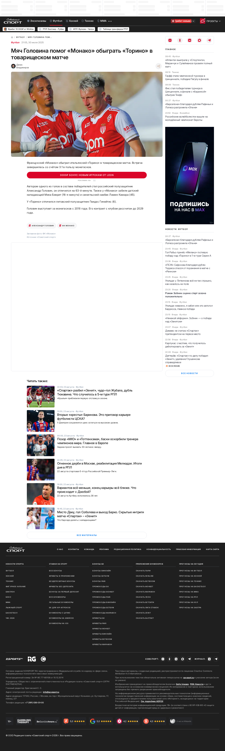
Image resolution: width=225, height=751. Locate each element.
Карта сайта (212, 549)
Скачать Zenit (143, 613)
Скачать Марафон (145, 592)
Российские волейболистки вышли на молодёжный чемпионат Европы (186, 118)
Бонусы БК (98, 564)
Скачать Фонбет (144, 586)
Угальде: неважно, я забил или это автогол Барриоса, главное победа (189, 307)
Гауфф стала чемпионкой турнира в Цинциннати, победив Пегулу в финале (187, 77)
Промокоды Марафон (104, 613)
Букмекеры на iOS (58, 623)
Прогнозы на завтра (190, 608)
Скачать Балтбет (145, 618)
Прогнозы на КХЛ (188, 602)
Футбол (15, 42)
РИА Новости (196, 684)
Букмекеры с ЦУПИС (59, 613)
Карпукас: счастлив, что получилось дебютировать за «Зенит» (185, 345)
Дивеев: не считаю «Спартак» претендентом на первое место (183, 332)
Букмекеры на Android (61, 618)
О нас (60, 549)
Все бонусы (55, 571)
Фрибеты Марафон (102, 644)
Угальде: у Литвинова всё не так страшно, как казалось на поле (188, 282)
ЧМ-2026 (10, 618)
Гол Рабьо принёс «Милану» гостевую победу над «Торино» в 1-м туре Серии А (188, 254)
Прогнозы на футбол (190, 571)
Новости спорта (15, 564)
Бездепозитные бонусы (62, 581)
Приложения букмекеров (149, 564)
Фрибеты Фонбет (101, 629)
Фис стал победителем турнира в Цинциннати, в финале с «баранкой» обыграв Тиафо (185, 91)
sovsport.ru (188, 677)
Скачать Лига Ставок (147, 608)
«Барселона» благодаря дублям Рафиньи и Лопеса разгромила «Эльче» (189, 106)
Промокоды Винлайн (104, 602)
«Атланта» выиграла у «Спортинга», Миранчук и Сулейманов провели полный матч (188, 63)
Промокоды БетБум (103, 608)
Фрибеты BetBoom (102, 639)
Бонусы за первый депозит (64, 592)
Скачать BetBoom (145, 581)
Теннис (10, 581)
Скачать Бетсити (145, 602)
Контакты (73, 549)
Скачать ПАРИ (143, 571)
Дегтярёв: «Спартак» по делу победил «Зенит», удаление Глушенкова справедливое (186, 359)
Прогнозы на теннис (190, 581)
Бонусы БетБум (100, 576)
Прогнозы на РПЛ (188, 597)
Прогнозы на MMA (189, 592)
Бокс (8, 597)
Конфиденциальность (159, 549)
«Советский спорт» (46, 237)
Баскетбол (11, 613)
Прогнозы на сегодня (191, 564)
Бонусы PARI (99, 581)
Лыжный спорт (14, 608)
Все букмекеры (57, 597)
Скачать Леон (143, 597)
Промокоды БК (100, 586)
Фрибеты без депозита (61, 586)
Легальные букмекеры (61, 602)
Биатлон (10, 592)
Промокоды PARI (101, 597)
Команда (89, 549)
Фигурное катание (16, 586)
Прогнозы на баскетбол (192, 586)
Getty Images (182, 684)
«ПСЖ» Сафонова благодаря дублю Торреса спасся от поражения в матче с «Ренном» (187, 268)
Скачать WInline (145, 576)
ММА (8, 602)
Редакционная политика (127, 549)
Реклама (104, 549)
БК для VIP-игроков (59, 608)
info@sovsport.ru (51, 692)
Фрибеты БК (98, 618)
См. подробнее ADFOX (152, 701)
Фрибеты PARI (99, 623)
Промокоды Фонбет (103, 592)
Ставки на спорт (58, 564)
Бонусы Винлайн (101, 571)
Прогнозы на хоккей (190, 576)
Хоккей (10, 576)
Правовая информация (188, 549)
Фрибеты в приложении (61, 576)
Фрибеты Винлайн (102, 634)
